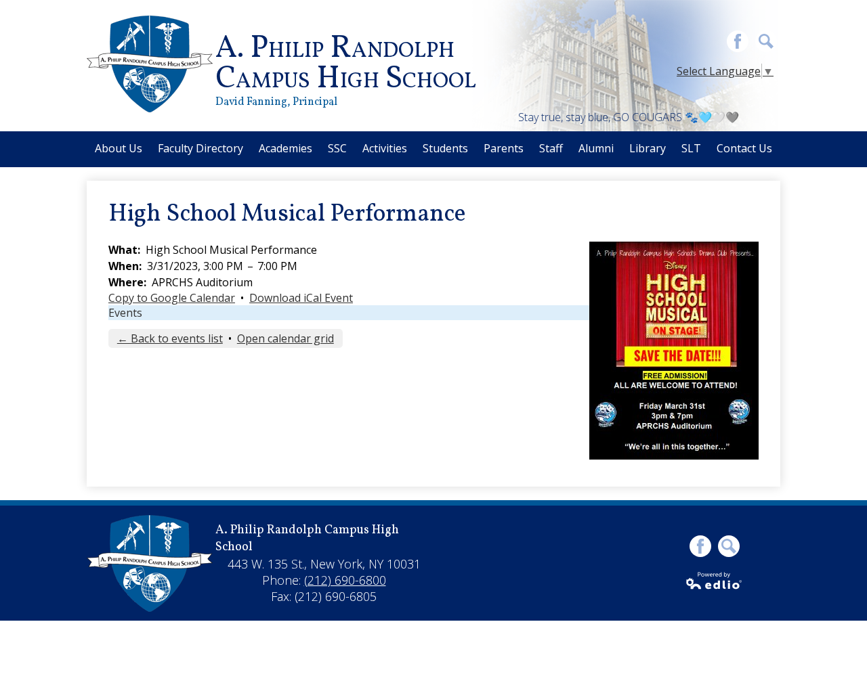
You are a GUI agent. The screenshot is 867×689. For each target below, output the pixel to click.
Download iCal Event (301, 297)
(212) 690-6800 (345, 580)
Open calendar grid (285, 338)
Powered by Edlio (714, 581)
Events (125, 312)
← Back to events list (170, 338)
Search (766, 41)
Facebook (737, 41)
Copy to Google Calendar (171, 297)
